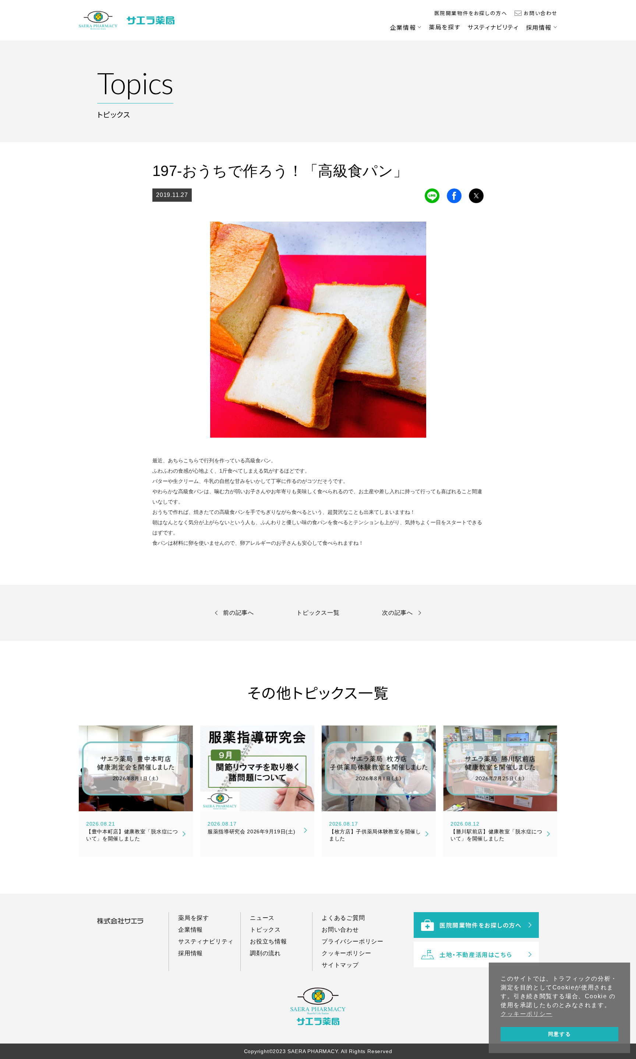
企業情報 (403, 27)
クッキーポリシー (346, 953)
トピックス (265, 929)
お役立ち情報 (268, 941)
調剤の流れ (265, 953)
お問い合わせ (540, 13)
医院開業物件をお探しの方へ (471, 13)
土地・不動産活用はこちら (475, 954)
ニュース (262, 918)
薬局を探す (444, 26)
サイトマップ (340, 965)
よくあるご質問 (343, 918)
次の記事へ (397, 613)
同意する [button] (559, 1034)
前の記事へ (238, 613)
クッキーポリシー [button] (526, 1014)
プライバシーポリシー (353, 941)
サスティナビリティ (492, 26)
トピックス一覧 (318, 613)
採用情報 (539, 27)
